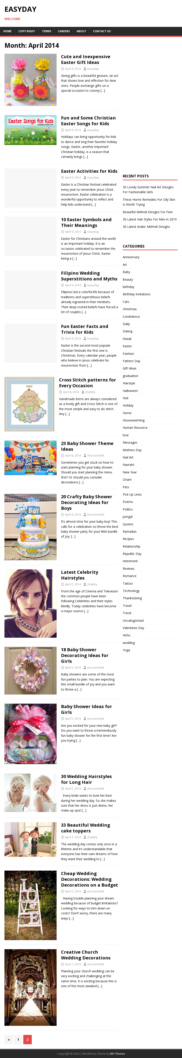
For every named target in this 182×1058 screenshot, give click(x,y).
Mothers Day (132, 450)
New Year (130, 472)
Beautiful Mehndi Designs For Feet (148, 212)
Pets (126, 487)
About (81, 31)
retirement (130, 561)
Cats (126, 302)
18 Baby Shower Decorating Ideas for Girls (85, 655)
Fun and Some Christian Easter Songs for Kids (88, 121)
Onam (127, 479)
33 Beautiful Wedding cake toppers (85, 828)
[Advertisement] (152, 79)
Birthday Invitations (136, 294)
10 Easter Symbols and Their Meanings (86, 222)
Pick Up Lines (132, 494)
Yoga (126, 650)
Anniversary (131, 257)
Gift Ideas (129, 368)
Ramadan (129, 531)
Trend (127, 613)
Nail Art (128, 457)
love (126, 435)
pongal (128, 516)
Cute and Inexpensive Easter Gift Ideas (85, 59)
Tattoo (128, 583)
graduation (130, 376)
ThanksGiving (132, 598)
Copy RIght (26, 31)
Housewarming (133, 420)
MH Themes (117, 1054)
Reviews (129, 568)
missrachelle (95, 455)
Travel (127, 605)
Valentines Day (133, 628)
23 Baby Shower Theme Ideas (87, 446)
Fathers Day (131, 361)
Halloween (130, 391)
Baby (126, 272)
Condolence (131, 316)
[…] (103, 90)
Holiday (128, 405)
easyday (93, 69)
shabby (90, 392)
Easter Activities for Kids (89, 171)
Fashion (128, 353)
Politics (128, 509)
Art (125, 264)
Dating (127, 331)
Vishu (126, 635)
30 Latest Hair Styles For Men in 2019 (150, 219)
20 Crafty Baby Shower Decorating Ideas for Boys (86, 502)
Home (7, 31)
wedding (129, 643)
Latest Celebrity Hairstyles (79, 575)
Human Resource (135, 427)
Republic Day (132, 554)
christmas (130, 309)
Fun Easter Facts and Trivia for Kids (84, 329)
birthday (128, 287)
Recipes (128, 539)
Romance (129, 576)
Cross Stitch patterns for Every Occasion (87, 383)
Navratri (128, 465)
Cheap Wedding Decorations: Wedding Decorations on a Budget (89, 879)
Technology (131, 591)
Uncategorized (133, 620)
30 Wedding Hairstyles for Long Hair (86, 779)
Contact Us (102, 31)
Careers (64, 31)
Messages (130, 442)
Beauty (128, 279)
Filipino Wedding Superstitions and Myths (89, 276)
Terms (46, 31)
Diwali (127, 339)
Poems (128, 502)
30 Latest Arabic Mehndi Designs (146, 226)
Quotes (128, 524)
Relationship (131, 546)
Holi (125, 398)
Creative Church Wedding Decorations (86, 955)
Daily (126, 324)
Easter (127, 346)
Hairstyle (129, 383)
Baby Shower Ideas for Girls (86, 709)
